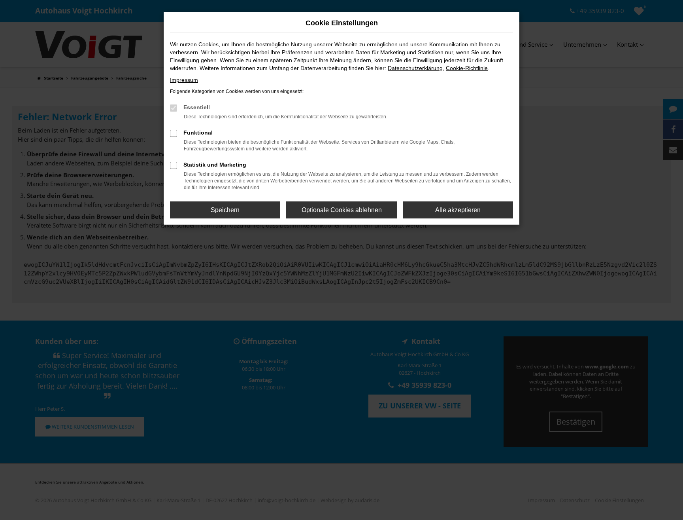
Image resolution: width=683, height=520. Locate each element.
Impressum (184, 80)
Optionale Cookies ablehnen (342, 210)
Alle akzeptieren (458, 210)
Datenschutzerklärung (415, 68)
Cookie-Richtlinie (467, 68)
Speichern (225, 210)
